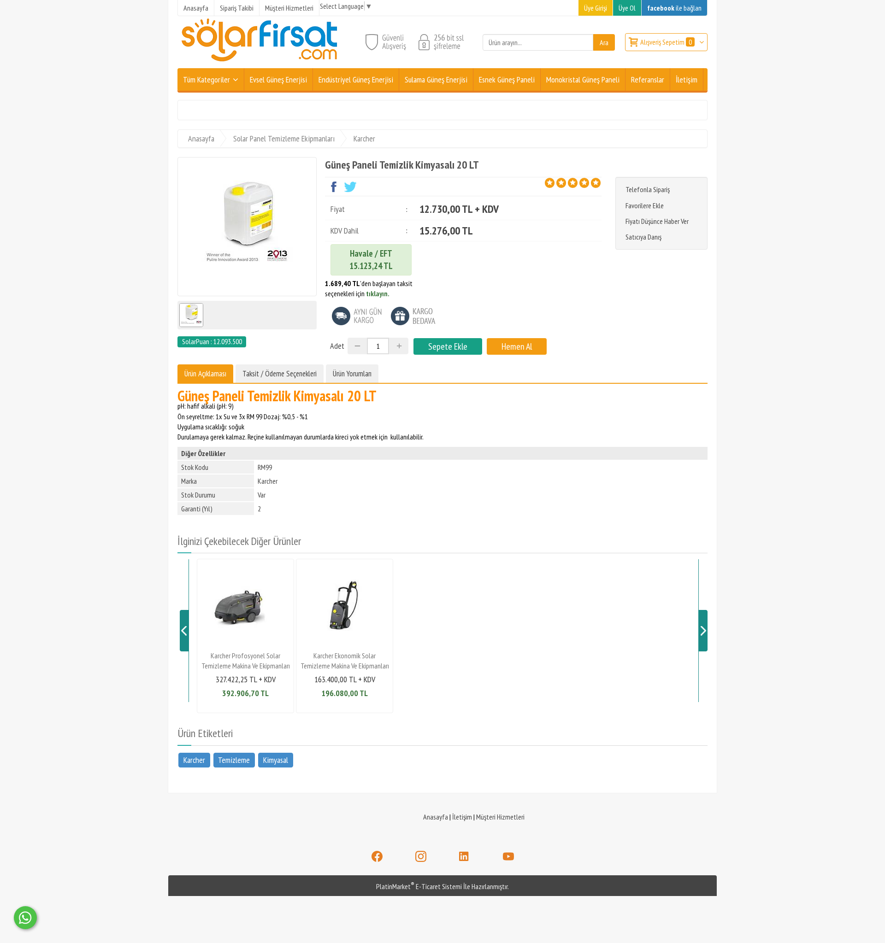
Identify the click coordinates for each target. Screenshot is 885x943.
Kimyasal (275, 760)
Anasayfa (435, 816)
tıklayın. (377, 293)
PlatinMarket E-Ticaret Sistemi (419, 886)
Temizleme (234, 760)
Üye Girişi (595, 7)
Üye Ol (627, 7)
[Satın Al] (517, 346)
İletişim (462, 816)
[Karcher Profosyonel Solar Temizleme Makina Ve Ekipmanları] (245, 643)
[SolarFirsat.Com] (260, 62)
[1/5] (549, 182)
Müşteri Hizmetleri (500, 816)
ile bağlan (674, 7)
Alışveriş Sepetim (666, 42)
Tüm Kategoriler (206, 79)
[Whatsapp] (25, 917)
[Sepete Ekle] (447, 346)
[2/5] (555, 182)
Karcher (194, 760)
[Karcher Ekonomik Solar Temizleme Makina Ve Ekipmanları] (344, 643)
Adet (337, 345)
